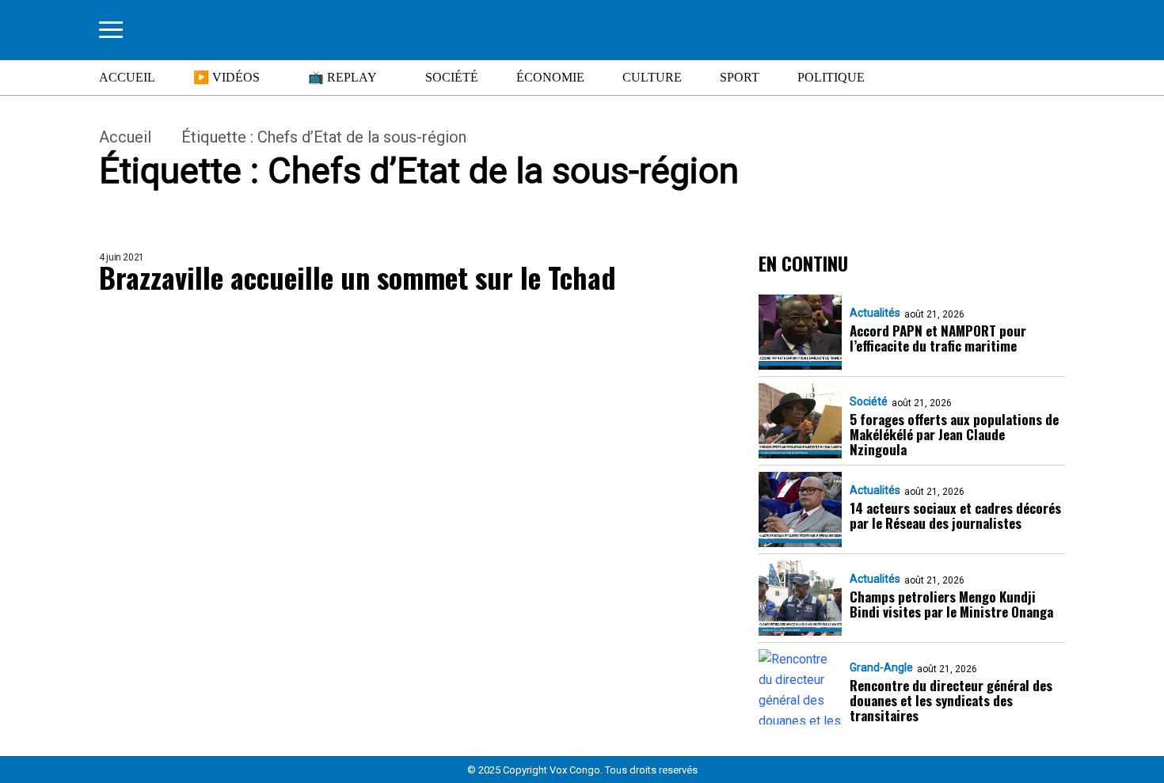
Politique (831, 77)
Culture (652, 77)
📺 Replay (342, 77)
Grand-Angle (881, 667)
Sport (739, 77)
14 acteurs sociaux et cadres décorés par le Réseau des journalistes (955, 515)
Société (451, 77)
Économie (550, 77)
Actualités (875, 312)
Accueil (127, 77)
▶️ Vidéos (226, 77)
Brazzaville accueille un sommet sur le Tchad (357, 276)
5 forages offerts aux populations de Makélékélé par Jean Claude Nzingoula (954, 434)
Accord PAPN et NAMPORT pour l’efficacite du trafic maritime (938, 338)
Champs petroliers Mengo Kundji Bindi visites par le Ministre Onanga (951, 604)
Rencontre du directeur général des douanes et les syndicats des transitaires (951, 700)
